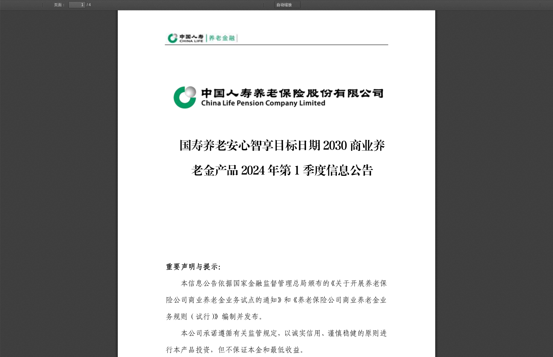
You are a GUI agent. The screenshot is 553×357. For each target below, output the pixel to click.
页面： (60, 5)
